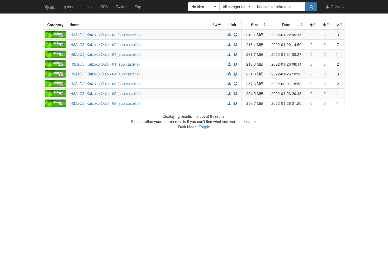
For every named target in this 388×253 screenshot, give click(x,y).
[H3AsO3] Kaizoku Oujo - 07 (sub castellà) (104, 54)
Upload (68, 6)
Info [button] (86, 6)
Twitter (121, 6)
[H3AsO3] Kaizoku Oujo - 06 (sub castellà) (104, 103)
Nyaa (49, 6)
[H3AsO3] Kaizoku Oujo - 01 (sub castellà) (104, 64)
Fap (138, 6)
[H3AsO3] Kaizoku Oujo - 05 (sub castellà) (104, 93)
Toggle (204, 126)
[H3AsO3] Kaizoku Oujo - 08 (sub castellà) (104, 83)
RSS (104, 6)
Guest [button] (336, 6)
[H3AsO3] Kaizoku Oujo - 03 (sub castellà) (104, 34)
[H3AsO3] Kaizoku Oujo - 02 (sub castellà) (104, 44)
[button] (204, 6)
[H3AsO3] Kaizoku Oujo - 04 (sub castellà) (104, 73)
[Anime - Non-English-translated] (55, 34)
